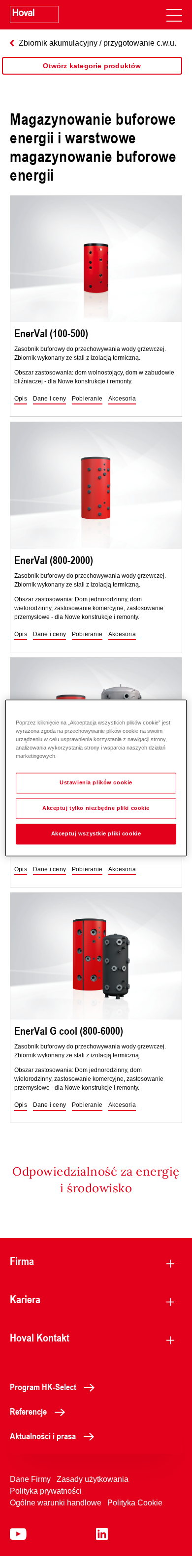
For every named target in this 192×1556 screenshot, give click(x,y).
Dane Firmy (30, 1479)
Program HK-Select (43, 1386)
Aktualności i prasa (43, 1435)
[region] (92, 75)
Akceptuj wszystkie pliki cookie (96, 834)
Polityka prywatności (46, 1491)
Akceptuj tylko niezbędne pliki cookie (96, 808)
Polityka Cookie (134, 1503)
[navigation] (174, 14)
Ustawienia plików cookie (96, 783)
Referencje (28, 1411)
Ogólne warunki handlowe (55, 1503)
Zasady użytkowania (92, 1479)
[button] (20, 399)
